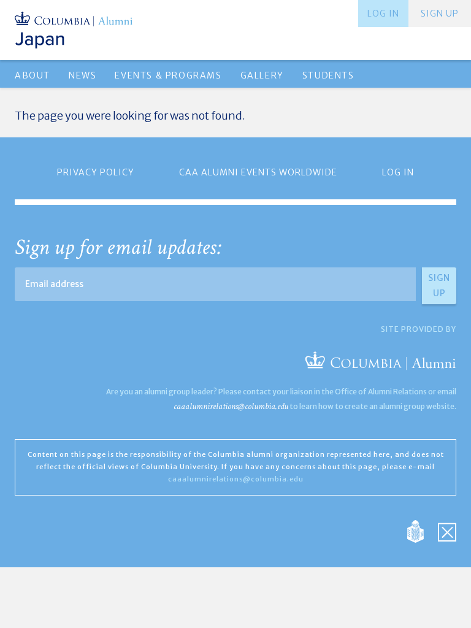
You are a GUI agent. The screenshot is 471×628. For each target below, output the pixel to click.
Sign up (440, 13)
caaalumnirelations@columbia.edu (231, 406)
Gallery (262, 75)
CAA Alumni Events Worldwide (258, 172)
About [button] (32, 75)
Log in (383, 13)
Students (328, 75)
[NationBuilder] (421, 530)
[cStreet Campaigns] (447, 530)
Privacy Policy (95, 172)
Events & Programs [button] (168, 75)
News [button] (82, 75)
